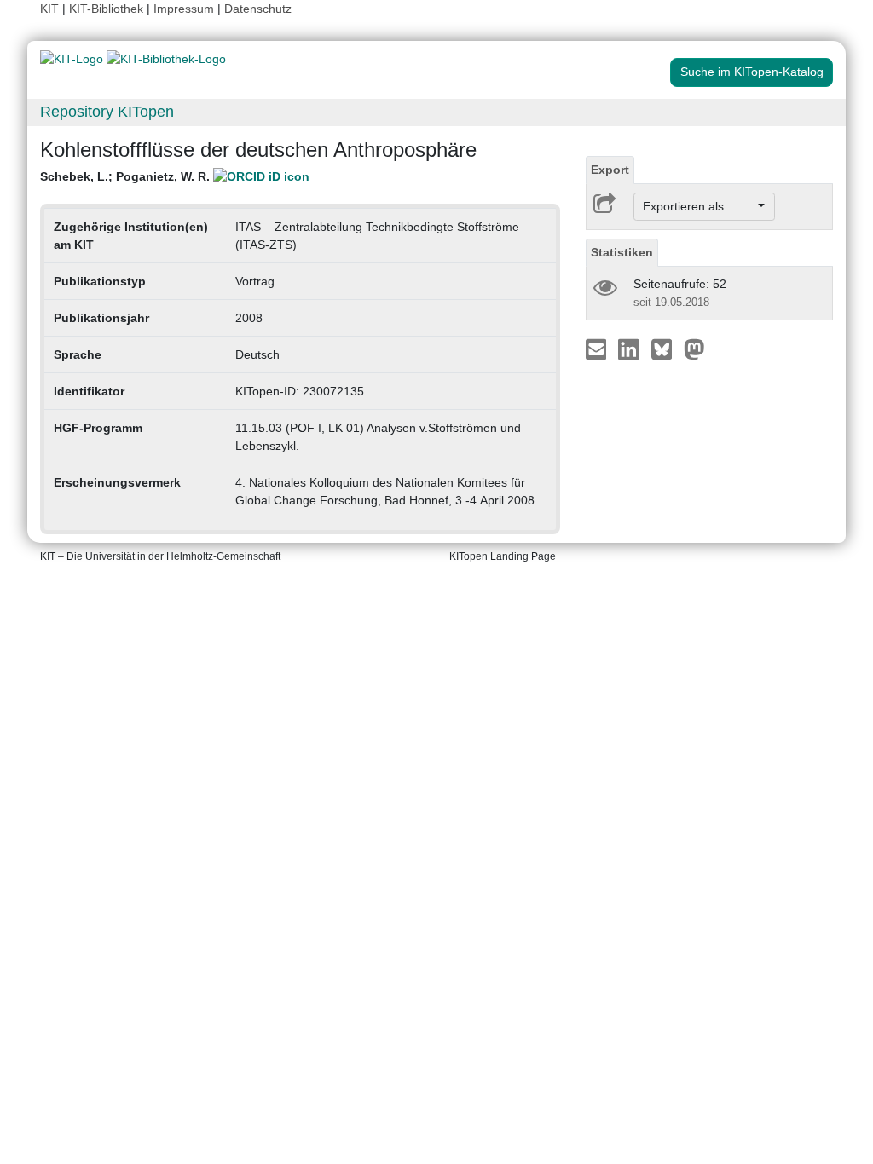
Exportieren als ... (698, 206)
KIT (49, 8)
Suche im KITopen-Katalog (752, 71)
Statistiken (622, 252)
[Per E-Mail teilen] (598, 348)
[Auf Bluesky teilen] (666, 348)
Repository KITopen (107, 111)
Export (610, 169)
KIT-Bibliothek (108, 8)
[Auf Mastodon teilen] (694, 348)
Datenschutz (258, 8)
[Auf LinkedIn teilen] (630, 348)
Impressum (183, 8)
